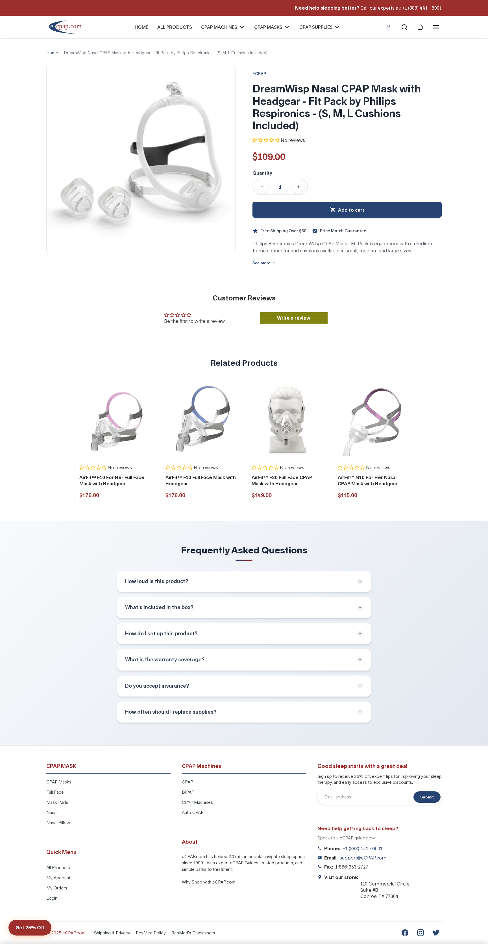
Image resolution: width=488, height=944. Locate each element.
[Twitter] (436, 932)
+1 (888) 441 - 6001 (362, 848)
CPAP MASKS (268, 27)
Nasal (51, 812)
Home (52, 52)
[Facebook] (405, 932)
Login (51, 897)
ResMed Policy (151, 932)
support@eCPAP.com (363, 857)
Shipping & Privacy (112, 932)
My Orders (56, 887)
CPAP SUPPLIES (316, 27)
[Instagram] (420, 932)
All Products (58, 867)
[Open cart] (420, 27)
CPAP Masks (58, 781)
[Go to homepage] (69, 27)
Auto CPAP (193, 812)
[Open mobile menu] (436, 27)
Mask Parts (57, 802)
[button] (266, 140)
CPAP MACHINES (219, 27)
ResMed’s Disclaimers (193, 932)
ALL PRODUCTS (174, 27)
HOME (141, 27)
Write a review (293, 318)
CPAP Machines (197, 802)
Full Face (55, 791)
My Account (58, 877)
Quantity (262, 173)
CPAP (187, 781)
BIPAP (188, 791)
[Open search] (404, 27)
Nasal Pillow (58, 822)
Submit (427, 797)
